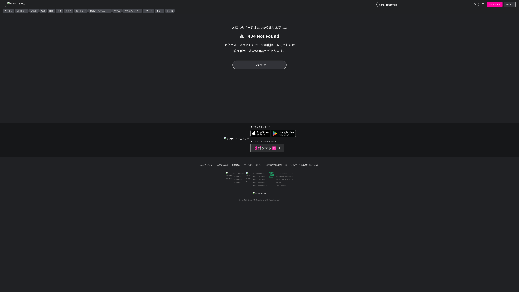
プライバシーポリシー (253, 165)
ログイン (509, 4)
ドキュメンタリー (132, 10)
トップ (10, 10)
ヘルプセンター (207, 165)
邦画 (60, 10)
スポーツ (148, 10)
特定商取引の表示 (274, 165)
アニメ (34, 10)
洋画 (51, 10)
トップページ (259, 65)
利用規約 (236, 165)
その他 (170, 10)
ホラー (160, 10)
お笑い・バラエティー (100, 10)
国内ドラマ (22, 10)
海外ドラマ (81, 10)
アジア (68, 10)
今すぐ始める (494, 4)
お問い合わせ (223, 165)
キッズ (117, 10)
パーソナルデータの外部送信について (302, 165)
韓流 (43, 10)
